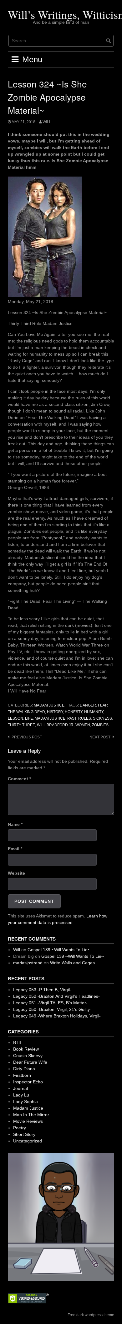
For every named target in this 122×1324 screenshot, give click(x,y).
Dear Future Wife (30, 1062)
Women (82, 725)
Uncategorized (27, 1140)
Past (71, 718)
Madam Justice (49, 705)
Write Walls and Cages (72, 962)
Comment (19, 778)
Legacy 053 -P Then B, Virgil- (42, 989)
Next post (99, 737)
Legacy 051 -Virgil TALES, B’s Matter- (50, 1002)
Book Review (26, 1049)
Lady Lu (21, 1094)
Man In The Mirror (31, 1114)
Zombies (100, 725)
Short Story (24, 1134)
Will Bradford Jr (55, 725)
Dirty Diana (24, 1068)
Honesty (73, 712)
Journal (20, 1088)
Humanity (93, 712)
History (55, 712)
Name (15, 824)
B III (17, 1042)
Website (16, 873)
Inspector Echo (28, 1081)
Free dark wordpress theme (91, 1315)
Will (47, 122)
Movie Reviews (28, 1121)
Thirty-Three (21, 725)
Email (15, 848)
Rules (84, 718)
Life (29, 718)
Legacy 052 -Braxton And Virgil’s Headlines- (56, 996)
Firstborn (22, 1075)
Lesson (15, 718)
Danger (88, 705)
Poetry (19, 1127)
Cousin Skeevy (28, 1055)
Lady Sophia (25, 1101)
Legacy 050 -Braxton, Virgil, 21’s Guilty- (52, 1009)
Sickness (102, 718)
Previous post (27, 737)
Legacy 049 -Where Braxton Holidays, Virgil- (57, 1015)
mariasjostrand (28, 962)
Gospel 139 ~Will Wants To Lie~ (59, 949)
